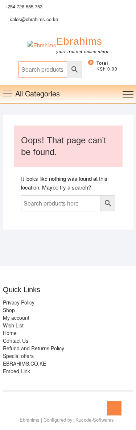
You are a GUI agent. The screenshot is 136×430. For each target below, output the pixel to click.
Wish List (13, 325)
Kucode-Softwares (94, 419)
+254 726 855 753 (23, 6)
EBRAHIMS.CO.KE (24, 363)
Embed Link (16, 371)
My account (16, 317)
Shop (9, 310)
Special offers (18, 355)
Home (10, 333)
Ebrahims (79, 41)
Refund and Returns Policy (33, 348)
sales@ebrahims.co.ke (33, 19)
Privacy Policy (18, 302)
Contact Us (15, 340)
